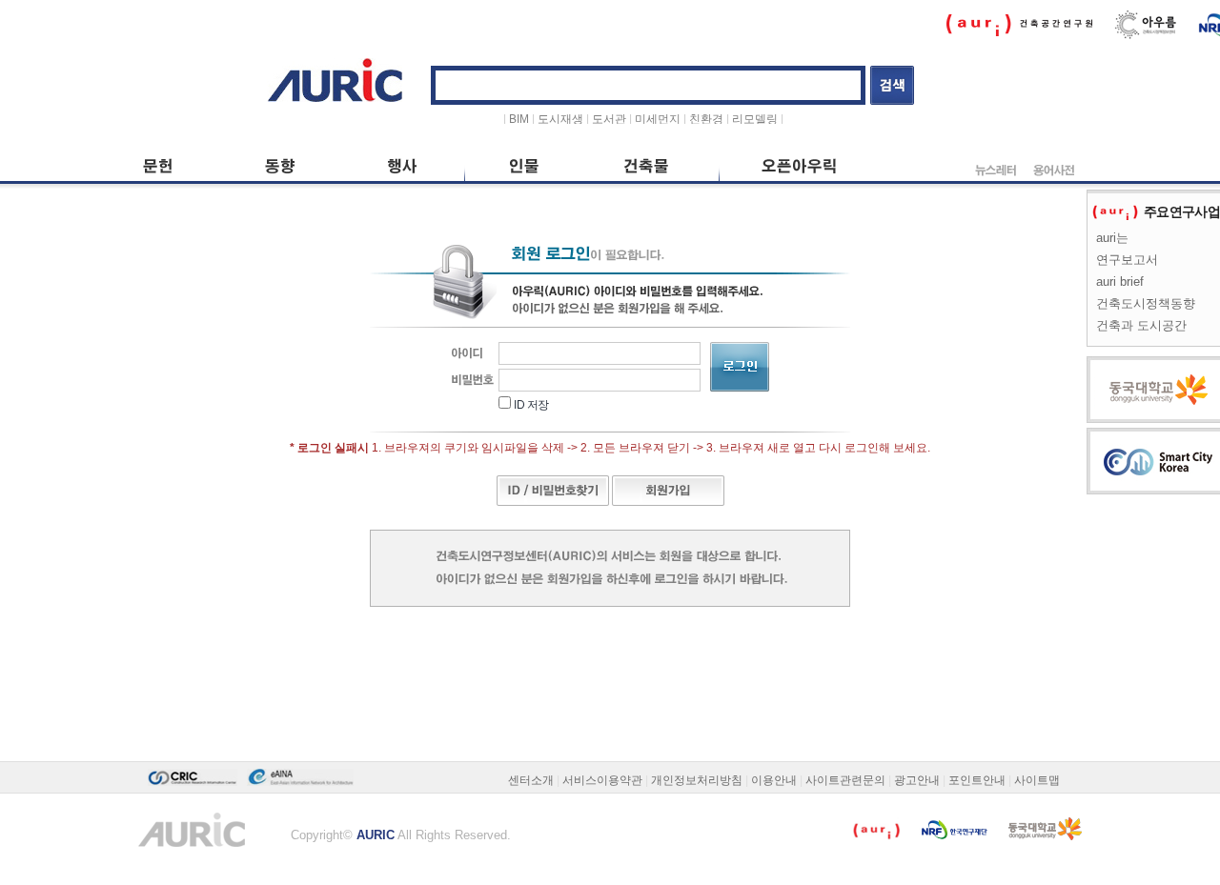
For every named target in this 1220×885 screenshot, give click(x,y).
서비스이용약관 (602, 780)
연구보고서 (1127, 259)
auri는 (1112, 238)
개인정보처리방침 (696, 780)
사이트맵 (1037, 780)
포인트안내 (977, 780)
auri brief (1120, 281)
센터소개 (531, 780)
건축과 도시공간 (1141, 325)
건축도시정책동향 (1145, 303)
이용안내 (774, 780)
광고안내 (917, 780)
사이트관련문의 (845, 780)
